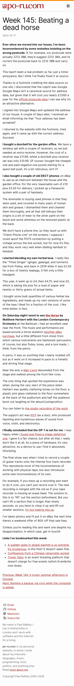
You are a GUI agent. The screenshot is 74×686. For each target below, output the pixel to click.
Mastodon (13, 613)
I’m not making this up (39, 509)
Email (10, 605)
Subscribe (13, 618)
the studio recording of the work (46, 408)
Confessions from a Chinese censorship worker (38, 553)
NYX (33, 415)
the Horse (52, 315)
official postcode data (33, 99)
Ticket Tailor (16, 557)
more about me (18, 669)
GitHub (11, 609)
